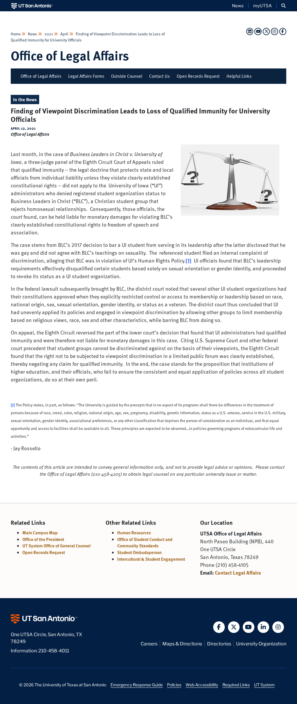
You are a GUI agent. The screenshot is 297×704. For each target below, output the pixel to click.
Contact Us (159, 76)
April (64, 34)
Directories (219, 643)
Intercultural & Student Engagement (151, 559)
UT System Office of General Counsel (56, 545)
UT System (264, 684)
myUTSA (262, 5)
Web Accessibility (202, 684)
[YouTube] (257, 31)
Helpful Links (239, 76)
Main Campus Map (40, 532)
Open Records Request (198, 76)
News (238, 5)
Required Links (236, 684)
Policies (174, 684)
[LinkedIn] (249, 31)
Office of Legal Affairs (70, 55)
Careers (149, 643)
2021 (49, 34)
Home (16, 34)
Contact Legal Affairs (238, 572)
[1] (13, 405)
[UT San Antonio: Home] (32, 5)
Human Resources (134, 532)
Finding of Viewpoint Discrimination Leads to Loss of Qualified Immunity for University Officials (88, 37)
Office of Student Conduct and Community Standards (144, 542)
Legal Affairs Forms (86, 76)
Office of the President (43, 539)
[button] (283, 5)
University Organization (261, 643)
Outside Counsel (126, 76)
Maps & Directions (182, 643)
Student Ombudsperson (139, 552)
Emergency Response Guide (137, 684)
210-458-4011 (53, 650)
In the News (25, 99)
